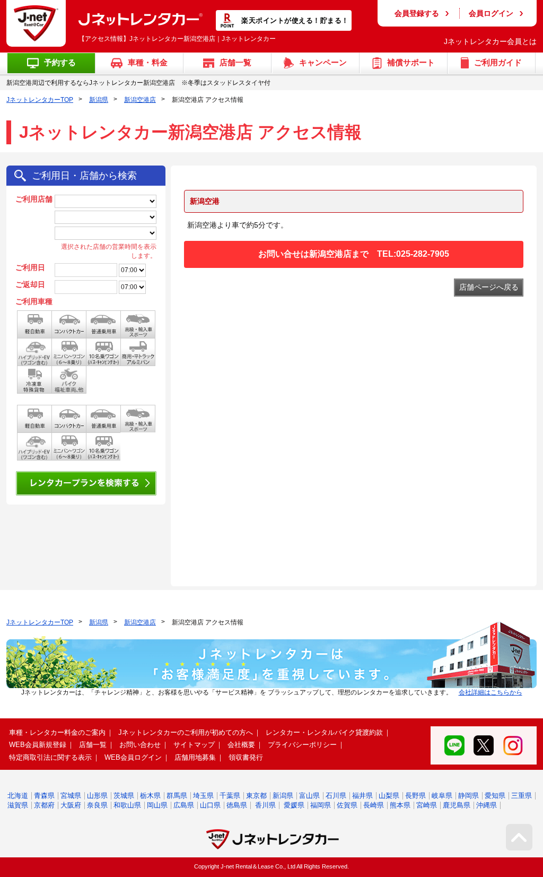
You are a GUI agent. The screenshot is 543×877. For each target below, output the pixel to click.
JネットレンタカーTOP (39, 99)
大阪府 (70, 805)
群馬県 (177, 796)
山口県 (210, 805)
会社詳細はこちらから (490, 692)
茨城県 (123, 796)
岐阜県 (442, 796)
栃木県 (150, 796)
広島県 (183, 805)
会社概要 (241, 745)
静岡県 (468, 796)
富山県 (309, 796)
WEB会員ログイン (133, 757)
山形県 (97, 796)
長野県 (415, 796)
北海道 (17, 796)
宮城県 (70, 796)
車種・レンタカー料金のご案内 (57, 732)
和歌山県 (127, 805)
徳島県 (236, 805)
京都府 (44, 805)
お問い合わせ (140, 745)
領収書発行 (246, 757)
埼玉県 (203, 796)
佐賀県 (347, 805)
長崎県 (373, 805)
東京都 (256, 796)
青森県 (44, 796)
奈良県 (97, 805)
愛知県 (495, 796)
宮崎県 (426, 805)
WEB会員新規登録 (37, 745)
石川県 (336, 796)
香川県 (265, 805)
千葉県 (230, 796)
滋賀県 (17, 805)
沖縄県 (486, 805)
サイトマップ (194, 745)
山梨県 (389, 796)
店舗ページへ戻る (489, 287)
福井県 (362, 796)
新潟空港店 (140, 99)
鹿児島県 (456, 805)
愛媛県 (294, 805)
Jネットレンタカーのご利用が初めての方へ (185, 732)
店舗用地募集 (195, 757)
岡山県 (157, 805)
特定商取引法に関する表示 (50, 757)
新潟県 (98, 99)
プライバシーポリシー (302, 745)
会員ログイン (491, 13)
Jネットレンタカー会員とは (490, 41)
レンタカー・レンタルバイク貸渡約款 (324, 732)
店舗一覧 (93, 745)
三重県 (521, 796)
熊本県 (400, 805)
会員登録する (417, 13)
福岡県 (320, 805)
